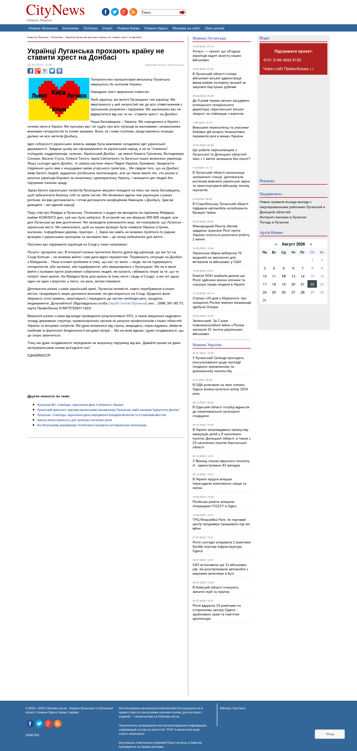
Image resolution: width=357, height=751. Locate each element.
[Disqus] (105, 505)
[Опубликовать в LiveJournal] (45, 71)
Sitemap (225, 708)
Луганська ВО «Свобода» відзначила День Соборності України (80, 404)
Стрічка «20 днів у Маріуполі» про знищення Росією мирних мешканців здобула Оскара (222, 302)
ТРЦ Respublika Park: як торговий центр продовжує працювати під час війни (221, 524)
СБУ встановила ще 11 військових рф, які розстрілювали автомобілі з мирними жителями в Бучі (220, 569)
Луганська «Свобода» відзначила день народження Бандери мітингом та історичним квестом (101, 415)
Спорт (107, 27)
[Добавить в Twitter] (52, 71)
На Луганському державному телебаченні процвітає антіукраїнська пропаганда (91, 425)
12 (284, 275)
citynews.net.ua (155, 65)
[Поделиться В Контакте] (59, 71)
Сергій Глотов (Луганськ (127, 302)
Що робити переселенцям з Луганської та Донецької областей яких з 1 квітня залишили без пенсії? (221, 154)
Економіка (70, 27)
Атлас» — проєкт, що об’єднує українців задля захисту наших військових (217, 55)
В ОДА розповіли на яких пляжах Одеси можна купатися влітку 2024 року (220, 389)
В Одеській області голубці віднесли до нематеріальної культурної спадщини (221, 411)
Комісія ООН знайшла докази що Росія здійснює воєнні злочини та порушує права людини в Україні (219, 280)
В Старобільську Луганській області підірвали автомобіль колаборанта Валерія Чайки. (221, 208)
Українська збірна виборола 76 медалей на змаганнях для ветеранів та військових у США (217, 257)
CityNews (55, 10)
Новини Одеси (156, 27)
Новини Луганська (43, 27)
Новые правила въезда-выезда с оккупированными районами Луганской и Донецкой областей (292, 206)
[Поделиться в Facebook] (30, 71)
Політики (90, 27)
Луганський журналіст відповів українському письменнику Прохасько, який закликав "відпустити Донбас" (108, 410)
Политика (56, 37)
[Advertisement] (84, 380)
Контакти (239, 708)
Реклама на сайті (186, 27)
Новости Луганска (37, 37)
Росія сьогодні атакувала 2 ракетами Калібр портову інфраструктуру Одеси (222, 546)
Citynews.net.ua (168, 716)
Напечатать (176, 65)
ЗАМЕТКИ (32, 735)
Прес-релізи (214, 27)
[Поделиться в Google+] (38, 71)
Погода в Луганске (274, 221)
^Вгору (329, 734)
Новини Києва (128, 27)
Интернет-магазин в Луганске (283, 216)
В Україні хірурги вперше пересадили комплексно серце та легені (219, 483)
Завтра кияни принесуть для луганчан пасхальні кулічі (74, 420)
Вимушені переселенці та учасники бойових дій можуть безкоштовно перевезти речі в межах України (221, 131)
